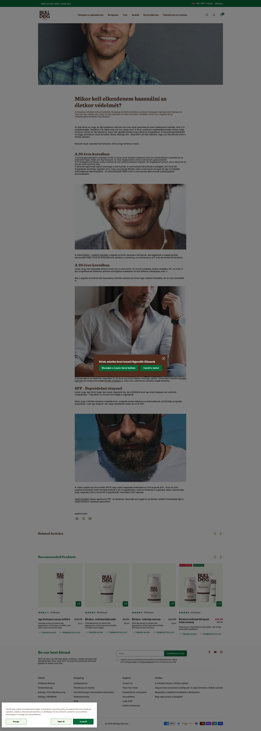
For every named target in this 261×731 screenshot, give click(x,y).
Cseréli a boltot (151, 368)
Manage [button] (16, 721)
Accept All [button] (83, 721)
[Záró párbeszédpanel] (164, 358)
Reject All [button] (61, 721)
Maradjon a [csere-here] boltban (118, 368)
